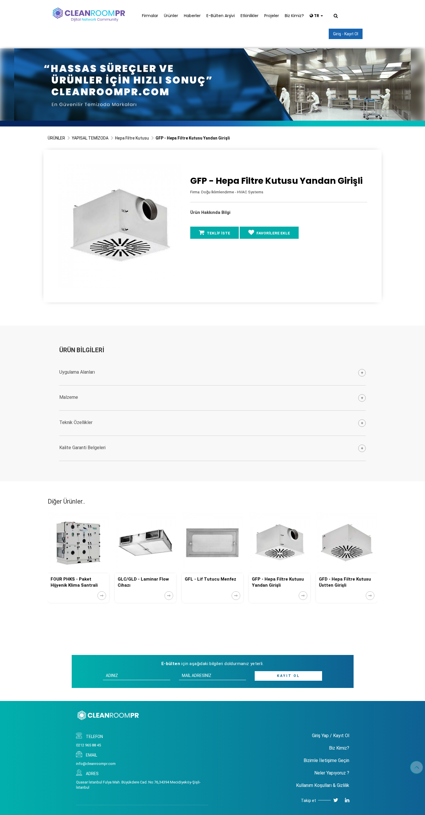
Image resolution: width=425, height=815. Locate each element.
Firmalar (150, 16)
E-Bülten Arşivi (220, 16)
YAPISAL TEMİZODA (90, 138)
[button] (176, 169)
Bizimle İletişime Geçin (326, 760)
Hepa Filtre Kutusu (132, 138)
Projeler (271, 16)
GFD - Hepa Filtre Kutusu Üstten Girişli (278, 582)
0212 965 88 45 (88, 745)
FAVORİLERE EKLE (273, 233)
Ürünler (171, 16)
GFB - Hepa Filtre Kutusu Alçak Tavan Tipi (345, 582)
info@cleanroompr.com (96, 763)
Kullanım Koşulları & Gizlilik (322, 785)
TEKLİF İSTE (218, 233)
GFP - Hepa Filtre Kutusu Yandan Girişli (211, 582)
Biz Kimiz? (294, 16)
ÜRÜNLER (56, 138)
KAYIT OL (288, 676)
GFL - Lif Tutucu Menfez (143, 579)
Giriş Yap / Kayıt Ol (330, 735)
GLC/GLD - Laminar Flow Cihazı (76, 582)
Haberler (192, 16)
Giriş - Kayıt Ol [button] (345, 34)
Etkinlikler (249, 16)
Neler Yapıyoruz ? (331, 773)
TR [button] (316, 16)
